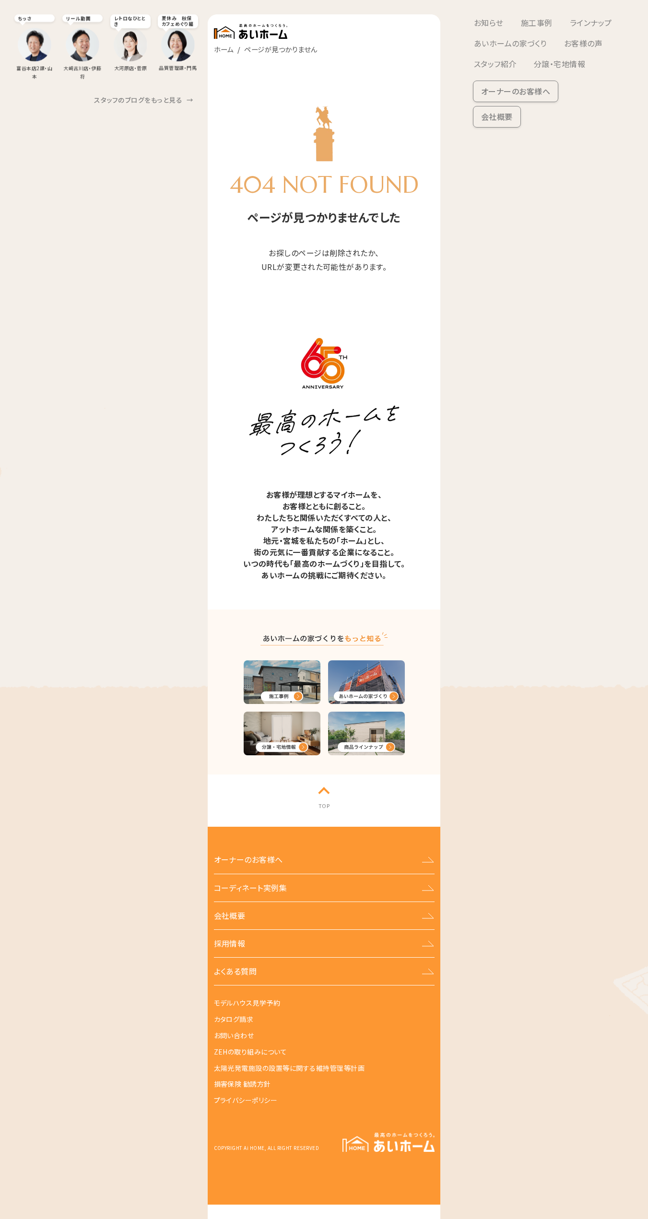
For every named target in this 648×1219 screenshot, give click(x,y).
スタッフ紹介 (495, 64)
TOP (324, 805)
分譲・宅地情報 (559, 64)
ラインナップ (591, 22)
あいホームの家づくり (510, 43)
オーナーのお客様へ (515, 91)
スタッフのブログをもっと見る (143, 100)
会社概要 (497, 116)
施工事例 (537, 22)
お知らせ (489, 22)
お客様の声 (583, 43)
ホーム (224, 49)
